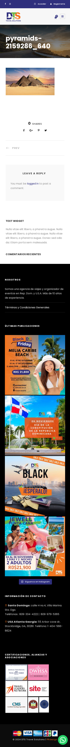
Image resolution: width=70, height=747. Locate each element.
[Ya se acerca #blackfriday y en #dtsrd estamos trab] (35, 486)
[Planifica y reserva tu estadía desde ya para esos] (35, 365)
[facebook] (5, 4)
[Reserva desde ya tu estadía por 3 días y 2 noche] (35, 546)
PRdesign (52, 739)
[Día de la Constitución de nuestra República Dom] (35, 425)
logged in (33, 183)
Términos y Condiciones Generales (27, 307)
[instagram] (10, 4)
